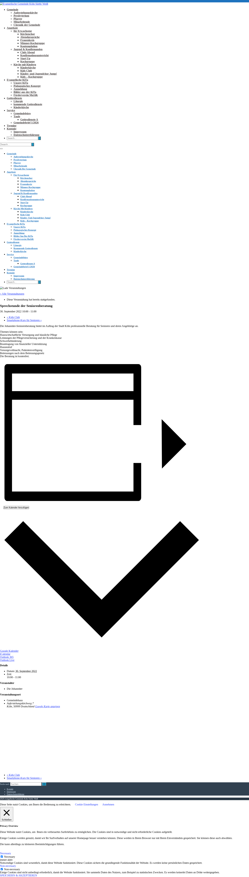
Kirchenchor (27, 34)
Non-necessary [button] (8, 865)
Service (11, 110)
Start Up (25, 58)
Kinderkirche (28, 67)
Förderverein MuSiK (26, 95)
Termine (11, 125)
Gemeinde (12, 9)
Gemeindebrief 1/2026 (26, 122)
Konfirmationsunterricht (34, 55)
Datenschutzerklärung (26, 134)
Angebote (12, 27)
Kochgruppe (27, 61)
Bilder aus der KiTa (25, 92)
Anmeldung (20, 89)
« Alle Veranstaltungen (12, 293)
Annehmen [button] (108, 804)
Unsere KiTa (21, 82)
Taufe (17, 116)
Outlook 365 (7, 657)
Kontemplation (28, 46)
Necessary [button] (5, 853)
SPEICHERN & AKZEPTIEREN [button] (18, 875)
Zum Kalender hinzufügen (16, 507)
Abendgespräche (30, 37)
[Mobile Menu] (1, 148)
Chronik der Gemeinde (27, 24)
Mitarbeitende (22, 21)
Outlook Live (7, 660)
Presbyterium (21, 15)
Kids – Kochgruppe (31, 76)
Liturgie (18, 101)
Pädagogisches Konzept (27, 85)
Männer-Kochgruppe (32, 43)
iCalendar (5, 654)
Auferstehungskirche (26, 12)
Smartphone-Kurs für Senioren (24, 320)
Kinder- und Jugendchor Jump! (38, 73)
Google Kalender (9, 650)
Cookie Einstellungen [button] (86, 804)
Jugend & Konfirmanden (28, 49)
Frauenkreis (27, 40)
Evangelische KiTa (17, 79)
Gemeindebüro (22, 113)
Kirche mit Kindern (25, 64)
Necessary (9, 856)
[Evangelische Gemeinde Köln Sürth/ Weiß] (24, 3)
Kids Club (26, 70)
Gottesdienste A (29, 119)
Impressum (20, 131)
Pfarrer (18, 18)
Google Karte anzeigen (47, 706)
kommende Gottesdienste (28, 104)
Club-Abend (27, 52)
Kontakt (11, 128)
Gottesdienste (14, 98)
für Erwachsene (23, 31)
